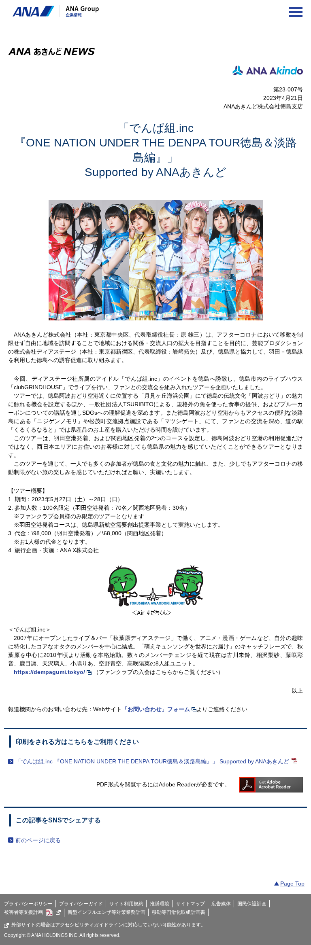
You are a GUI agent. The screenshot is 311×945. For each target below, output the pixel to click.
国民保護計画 (251, 904)
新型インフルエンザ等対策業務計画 (106, 912)
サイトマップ (190, 904)
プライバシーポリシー (28, 904)
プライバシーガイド (81, 904)
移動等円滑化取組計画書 (178, 912)
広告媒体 (221, 904)
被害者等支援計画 (23, 912)
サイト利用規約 (126, 904)
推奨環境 (159, 904)
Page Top (292, 883)
